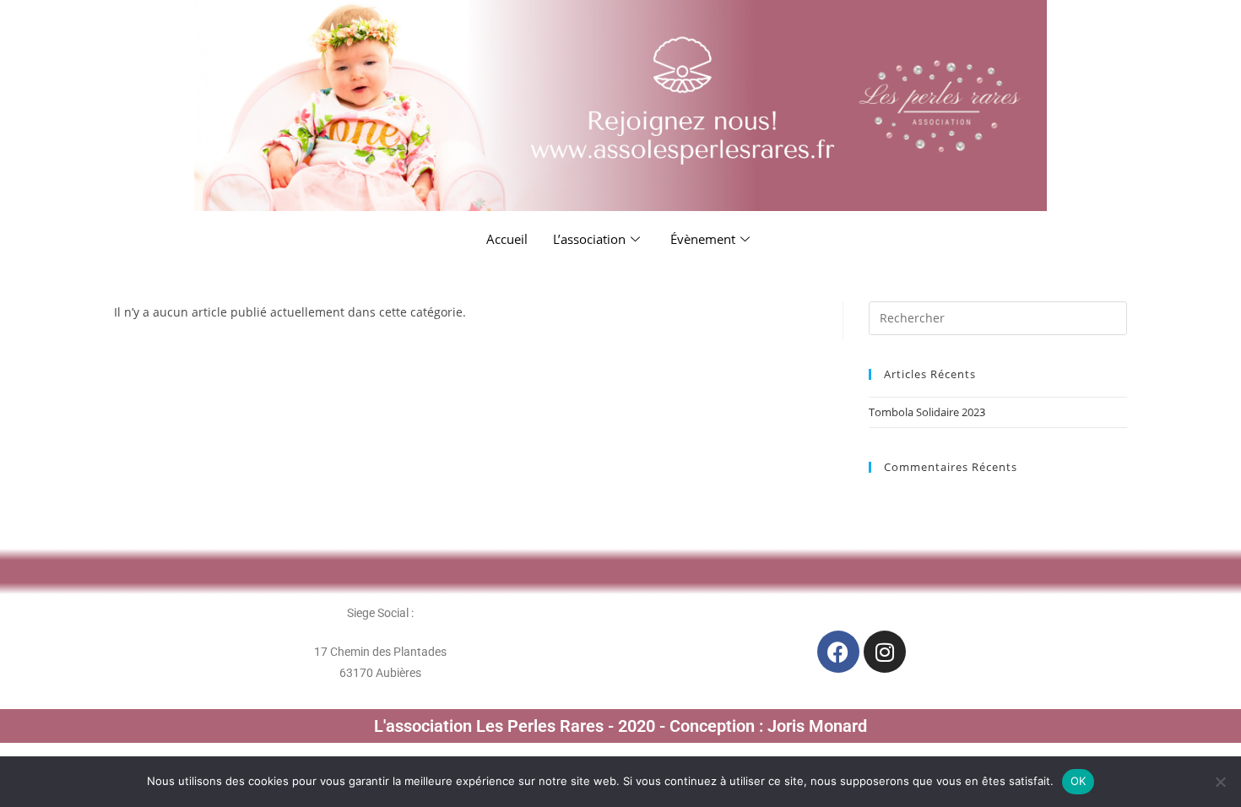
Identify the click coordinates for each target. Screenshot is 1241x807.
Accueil (507, 238)
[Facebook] (838, 652)
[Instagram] (885, 652)
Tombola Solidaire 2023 (927, 412)
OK (1078, 781)
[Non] (1219, 781)
